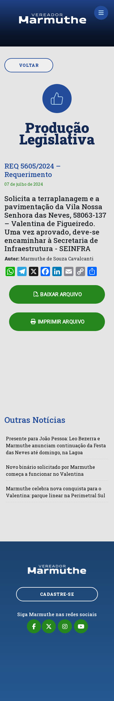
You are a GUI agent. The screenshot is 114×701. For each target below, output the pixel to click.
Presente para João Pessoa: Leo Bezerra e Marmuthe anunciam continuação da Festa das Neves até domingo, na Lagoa (56, 445)
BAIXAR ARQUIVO (61, 294)
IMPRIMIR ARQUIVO (61, 322)
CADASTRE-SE (57, 594)
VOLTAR (29, 65)
